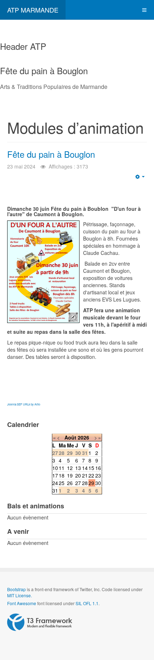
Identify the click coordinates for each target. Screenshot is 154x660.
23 (98, 475)
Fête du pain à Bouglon (51, 154)
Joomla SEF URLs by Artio (23, 404)
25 (61, 482)
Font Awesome (21, 603)
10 (55, 467)
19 (70, 475)
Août (70, 437)
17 (55, 475)
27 (78, 482)
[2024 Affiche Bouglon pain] (43, 271)
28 (85, 482)
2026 (83, 437)
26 (70, 482)
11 (61, 467)
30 (98, 482)
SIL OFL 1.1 (87, 603)
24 (55, 482)
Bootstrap (16, 589)
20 (78, 475)
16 (98, 467)
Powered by (39, 622)
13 (78, 467)
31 (55, 490)
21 (85, 475)
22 (91, 475)
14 (85, 467)
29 (91, 482)
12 (70, 467)
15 (91, 467)
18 (61, 475)
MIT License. (19, 595)
